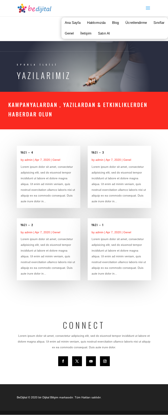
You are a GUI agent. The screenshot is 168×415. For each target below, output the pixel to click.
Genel (69, 33)
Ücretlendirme (136, 23)
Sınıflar (159, 23)
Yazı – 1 (98, 225)
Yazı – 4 (27, 152)
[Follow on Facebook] (63, 361)
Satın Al (104, 33)
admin (29, 159)
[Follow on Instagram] (105, 361)
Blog (115, 23)
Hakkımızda (96, 23)
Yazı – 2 (27, 225)
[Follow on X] (77, 361)
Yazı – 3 (98, 152)
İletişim (85, 33)
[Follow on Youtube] (91, 361)
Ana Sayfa (73, 23)
